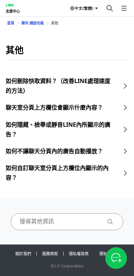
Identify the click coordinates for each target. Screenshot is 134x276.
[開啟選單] (124, 8)
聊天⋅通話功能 (32, 22)
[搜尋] (110, 8)
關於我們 (23, 253)
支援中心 (13, 11)
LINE (10, 5)
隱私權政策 (79, 253)
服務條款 (50, 253)
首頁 (10, 22)
